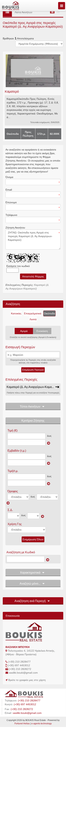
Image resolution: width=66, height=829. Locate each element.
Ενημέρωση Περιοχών (33, 370)
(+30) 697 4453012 (19, 665)
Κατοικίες (16, 313)
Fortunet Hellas (22, 723)
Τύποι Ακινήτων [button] (30, 406)
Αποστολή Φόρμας (33, 276)
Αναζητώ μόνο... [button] (30, 583)
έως (49, 435)
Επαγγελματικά (32, 313)
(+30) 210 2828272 (20, 669)
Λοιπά (33, 319)
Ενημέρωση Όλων (33, 539)
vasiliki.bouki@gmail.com (23, 672)
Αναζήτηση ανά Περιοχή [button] (30, 601)
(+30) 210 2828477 (19, 661)
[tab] (33, 387)
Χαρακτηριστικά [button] (30, 572)
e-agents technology (41, 723)
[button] (32, 387)
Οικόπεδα (49, 313)
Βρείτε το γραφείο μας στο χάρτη (27, 680)
